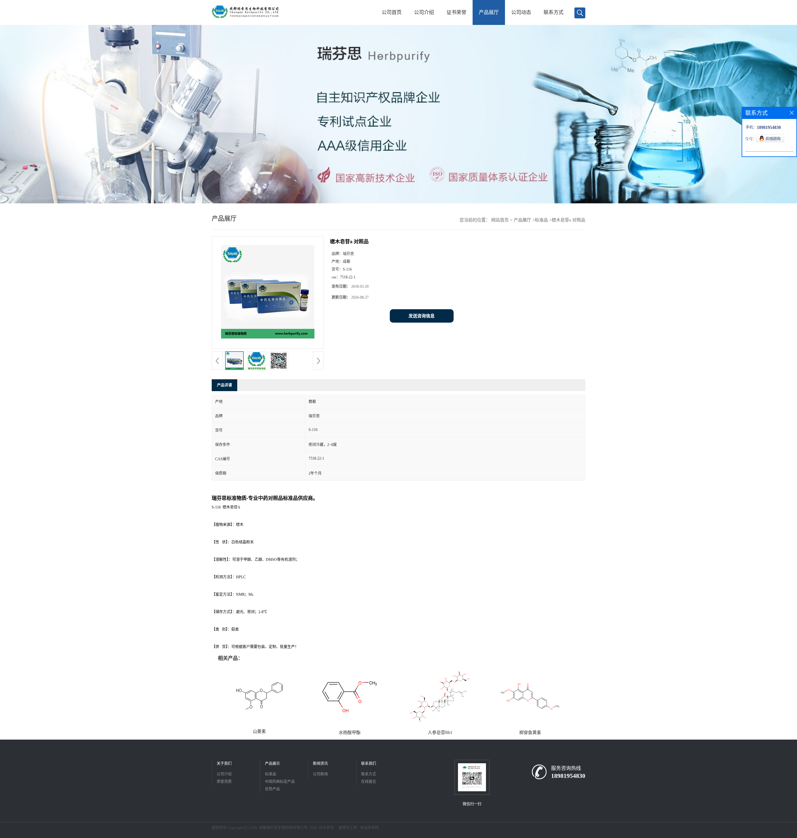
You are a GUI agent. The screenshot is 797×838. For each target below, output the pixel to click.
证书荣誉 (456, 12)
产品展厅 (489, 12)
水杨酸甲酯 (350, 732)
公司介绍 (424, 12)
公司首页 (392, 12)
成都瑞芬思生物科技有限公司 (283, 828)
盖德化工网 (347, 828)
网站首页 (500, 220)
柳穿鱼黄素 (530, 732)
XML (313, 828)
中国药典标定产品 (280, 781)
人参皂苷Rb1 (440, 732)
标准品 (541, 220)
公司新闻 (320, 774)
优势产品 (272, 789)
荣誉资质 (224, 781)
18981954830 (568, 775)
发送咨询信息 (421, 316)
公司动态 (521, 12)
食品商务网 (369, 828)
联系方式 (554, 12)
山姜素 (259, 731)
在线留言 (368, 781)
